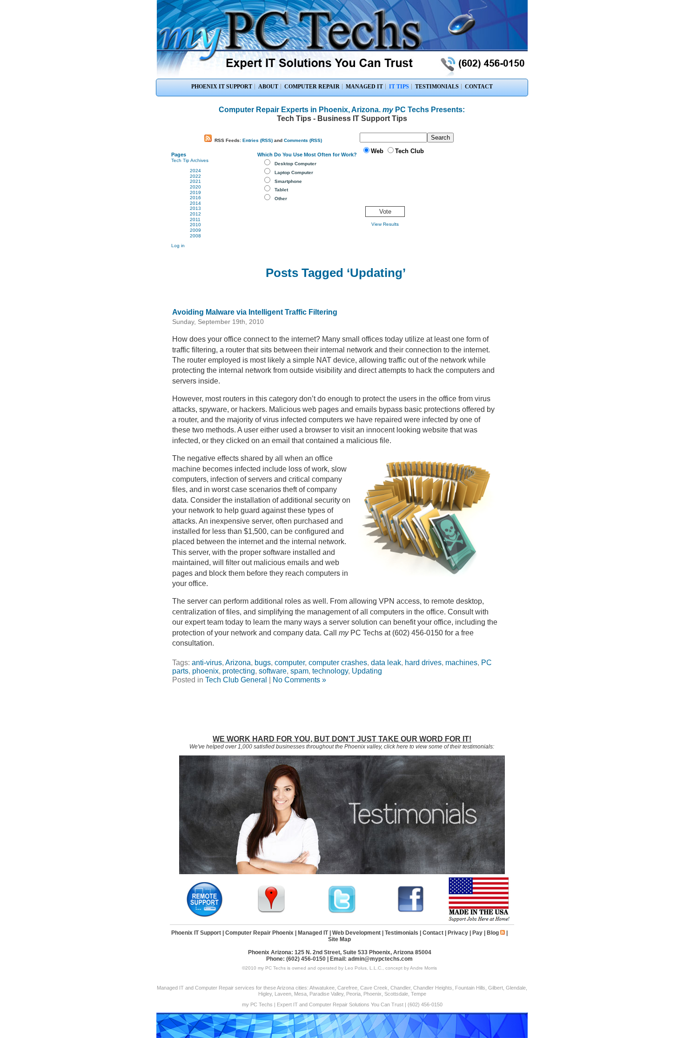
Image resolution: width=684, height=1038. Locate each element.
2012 (195, 213)
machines (461, 663)
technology (330, 671)
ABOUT (268, 86)
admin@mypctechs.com (380, 959)
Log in (178, 245)
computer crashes (337, 663)
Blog (493, 933)
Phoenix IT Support (196, 933)
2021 (195, 181)
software (273, 671)
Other (281, 198)
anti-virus (207, 663)
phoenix (205, 671)
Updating (367, 671)
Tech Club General (236, 680)
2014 (195, 203)
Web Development (356, 933)
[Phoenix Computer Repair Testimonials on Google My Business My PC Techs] (273, 911)
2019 (195, 192)
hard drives (423, 663)
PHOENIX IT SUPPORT (221, 86)
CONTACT (479, 86)
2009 (195, 230)
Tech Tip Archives (189, 160)
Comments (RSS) (303, 140)
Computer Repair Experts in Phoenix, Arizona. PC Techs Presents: (342, 110)
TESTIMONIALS (437, 86)
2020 (195, 186)
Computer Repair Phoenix (259, 933)
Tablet (281, 189)
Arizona (238, 663)
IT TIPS (399, 86)
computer (290, 663)
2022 (195, 176)
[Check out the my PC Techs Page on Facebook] (410, 911)
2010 (195, 224)
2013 (195, 208)
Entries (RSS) (257, 140)
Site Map (339, 939)
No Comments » (299, 680)
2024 (195, 170)
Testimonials (401, 933)
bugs (263, 663)
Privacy (458, 933)
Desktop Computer (295, 163)
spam (299, 671)
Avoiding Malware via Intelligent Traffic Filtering (254, 312)
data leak (386, 663)
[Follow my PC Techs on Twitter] (342, 911)
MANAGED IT (364, 86)
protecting (238, 671)
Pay (477, 933)
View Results (385, 224)
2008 (195, 235)
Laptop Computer (294, 172)
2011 (195, 219)
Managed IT (313, 933)
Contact (432, 933)
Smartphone (288, 181)
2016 (195, 197)
